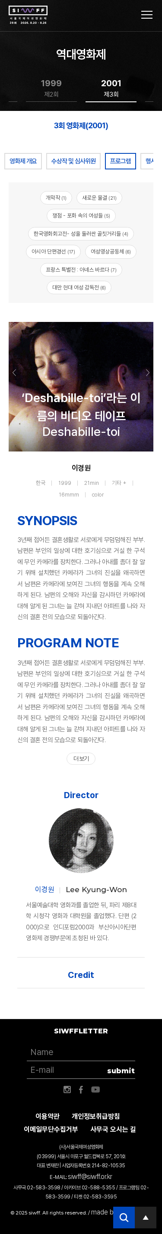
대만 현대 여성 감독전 (79, 287)
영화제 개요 (23, 161)
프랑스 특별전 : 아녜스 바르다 (81, 269)
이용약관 (47, 1116)
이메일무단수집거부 (51, 1129)
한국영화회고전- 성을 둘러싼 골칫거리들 (81, 234)
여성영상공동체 (111, 251)
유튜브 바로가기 (95, 1089)
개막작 (56, 198)
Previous (15, 372)
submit (121, 1071)
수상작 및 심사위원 (73, 161)
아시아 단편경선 (53, 251)
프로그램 (120, 161)
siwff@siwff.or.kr (90, 1176)
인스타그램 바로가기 (67, 1089)
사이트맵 (146, 15)
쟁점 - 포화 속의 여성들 (81, 215)
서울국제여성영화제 (28, 15)
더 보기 (81, 758)
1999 (51, 88)
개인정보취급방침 (96, 1116)
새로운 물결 (99, 198)
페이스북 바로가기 (81, 1089)
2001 (111, 88)
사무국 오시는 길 (113, 1129)
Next (147, 372)
